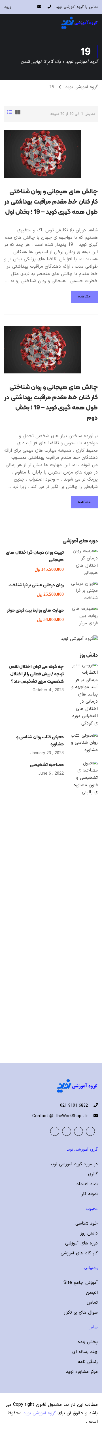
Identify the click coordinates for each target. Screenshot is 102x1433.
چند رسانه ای (85, 1352)
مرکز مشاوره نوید (82, 1371)
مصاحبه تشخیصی (47, 764)
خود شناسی (86, 1223)
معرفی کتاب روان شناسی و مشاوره (40, 740)
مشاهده (84, 296)
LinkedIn (66, 1131)
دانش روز (89, 1233)
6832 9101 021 (74, 1105)
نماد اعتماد (87, 1184)
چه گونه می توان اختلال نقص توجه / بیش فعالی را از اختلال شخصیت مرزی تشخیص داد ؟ (36, 674)
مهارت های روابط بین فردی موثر (35, 610)
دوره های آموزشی (81, 1243)
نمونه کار (89, 1194)
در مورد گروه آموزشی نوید (74, 1164)
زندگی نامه (88, 1361)
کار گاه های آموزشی (79, 1253)
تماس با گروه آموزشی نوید (77, 7)
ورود (7, 7)
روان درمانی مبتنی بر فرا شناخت (36, 585)
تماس (92, 1302)
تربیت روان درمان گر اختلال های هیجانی (35, 555)
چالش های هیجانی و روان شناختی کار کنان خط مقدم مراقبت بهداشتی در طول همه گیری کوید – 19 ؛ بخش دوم (51, 402)
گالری (93, 1174)
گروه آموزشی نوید (81, 87)
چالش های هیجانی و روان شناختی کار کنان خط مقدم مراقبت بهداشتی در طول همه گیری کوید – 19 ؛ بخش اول (51, 201)
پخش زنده (88, 1342)
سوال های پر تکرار (81, 1312)
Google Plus (78, 1131)
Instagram (54, 1131)
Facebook (90, 1131)
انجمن (92, 1292)
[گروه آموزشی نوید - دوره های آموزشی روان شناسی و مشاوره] (79, 22)
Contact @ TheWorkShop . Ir (60, 1116)
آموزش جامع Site (80, 1282)
